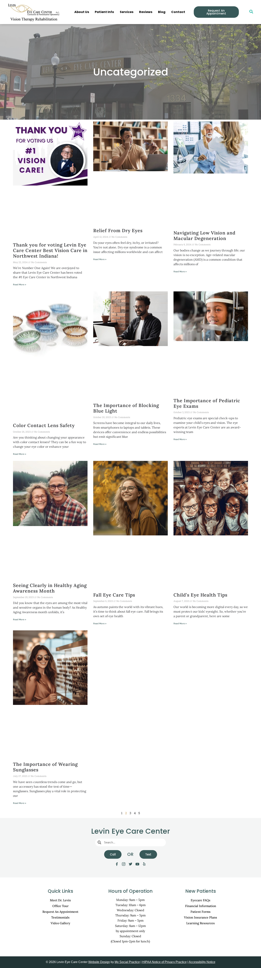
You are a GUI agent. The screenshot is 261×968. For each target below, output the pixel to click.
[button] (249, 12)
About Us (81, 12)
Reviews (145, 12)
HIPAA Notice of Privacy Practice (164, 962)
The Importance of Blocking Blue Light (126, 408)
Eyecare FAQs (200, 900)
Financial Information (200, 906)
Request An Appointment (60, 912)
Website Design (99, 962)
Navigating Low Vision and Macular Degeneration (204, 235)
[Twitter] (130, 864)
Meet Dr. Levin (60, 900)
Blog (161, 12)
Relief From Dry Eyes (118, 230)
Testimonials (60, 917)
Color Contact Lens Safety (44, 425)
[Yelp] (144, 864)
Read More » (19, 284)
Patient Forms (200, 912)
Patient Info (104, 12)
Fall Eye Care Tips (114, 595)
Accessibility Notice (202, 962)
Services (126, 12)
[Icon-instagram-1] (123, 864)
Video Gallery (60, 923)
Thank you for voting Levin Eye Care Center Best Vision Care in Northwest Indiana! (50, 250)
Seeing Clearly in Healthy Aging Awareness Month (50, 588)
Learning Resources (200, 923)
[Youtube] (137, 864)
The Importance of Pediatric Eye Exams (206, 403)
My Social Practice (127, 962)
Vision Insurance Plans (200, 917)
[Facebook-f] (116, 864)
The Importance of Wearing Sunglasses (45, 767)
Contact (178, 12)
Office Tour (60, 906)
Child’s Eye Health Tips (200, 595)
